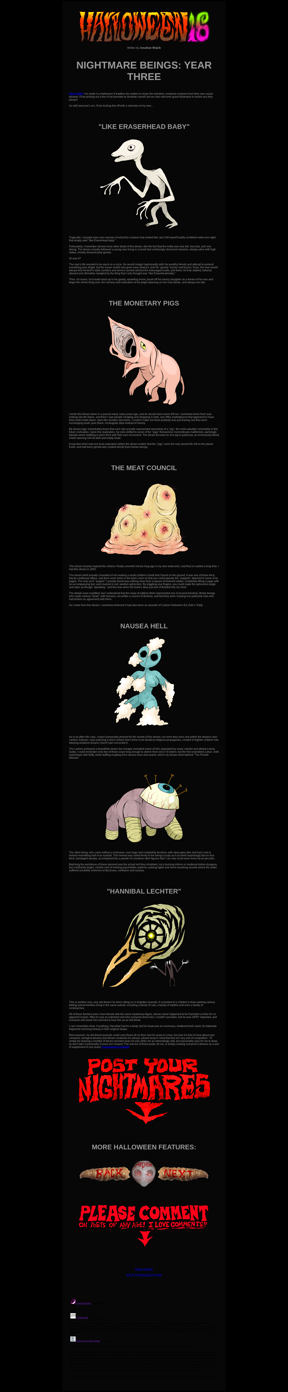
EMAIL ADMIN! (144, 1269)
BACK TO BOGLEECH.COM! (144, 1275)
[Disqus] (144, 1339)
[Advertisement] (144, 1286)
